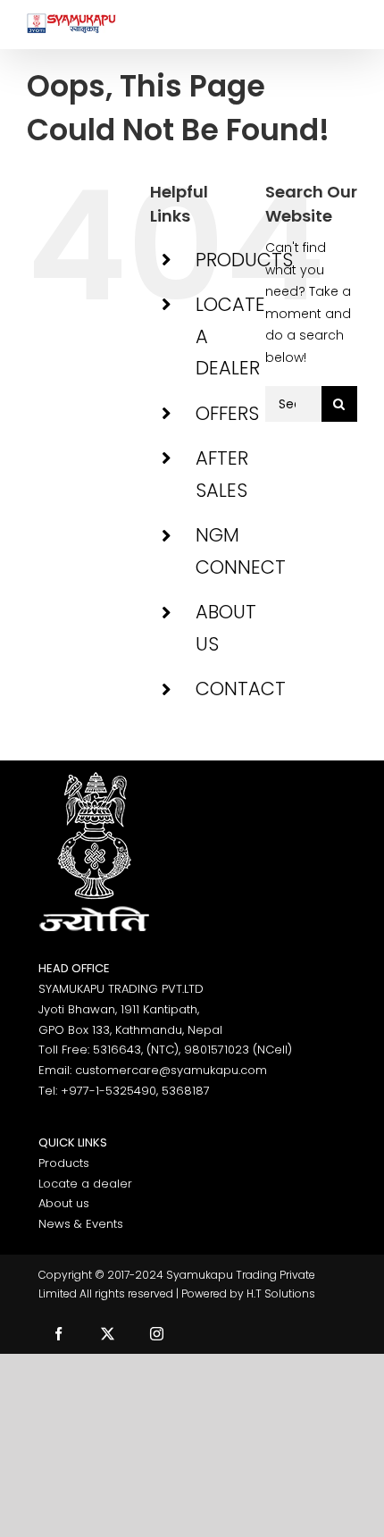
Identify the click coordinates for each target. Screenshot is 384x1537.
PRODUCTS (244, 260)
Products (63, 1163)
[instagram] (157, 1334)
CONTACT (241, 688)
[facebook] (58, 1334)
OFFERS (227, 413)
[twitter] (108, 1334)
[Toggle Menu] (344, 24)
